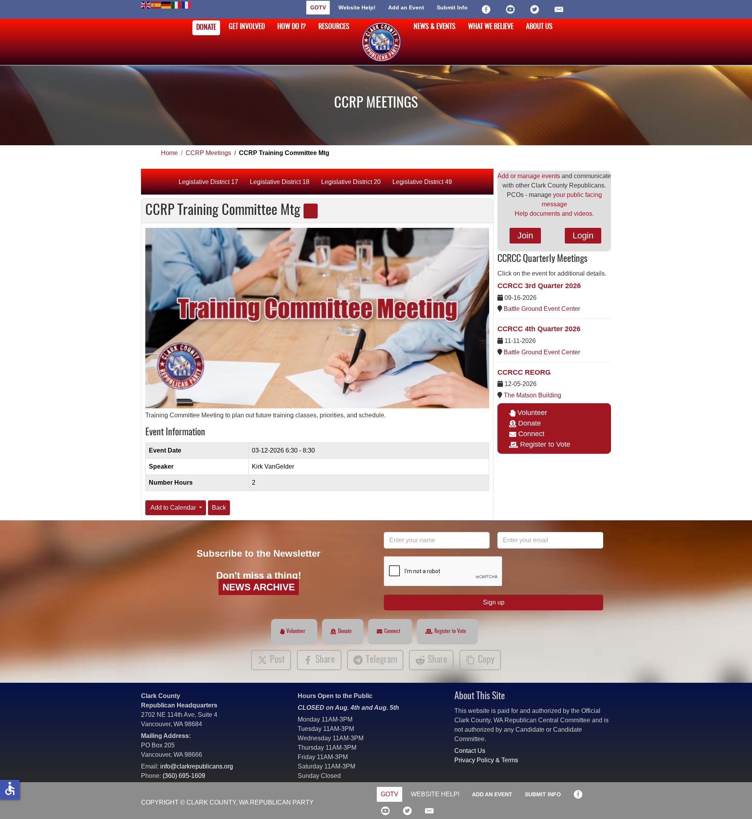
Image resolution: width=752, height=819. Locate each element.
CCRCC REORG (524, 372)
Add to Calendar (173, 507)
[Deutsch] (166, 4)
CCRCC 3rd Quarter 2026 (539, 286)
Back (219, 507)
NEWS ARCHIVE (258, 587)
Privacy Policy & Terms (486, 760)
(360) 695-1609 (184, 775)
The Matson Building (532, 395)
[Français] (187, 4)
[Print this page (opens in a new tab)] (310, 211)
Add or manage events (528, 176)
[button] (734, 801)
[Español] (156, 4)
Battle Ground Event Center (542, 308)
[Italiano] (177, 4)
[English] (146, 4)
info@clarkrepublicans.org (196, 766)
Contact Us (469, 750)
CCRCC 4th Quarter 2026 (538, 329)
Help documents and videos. (554, 213)
